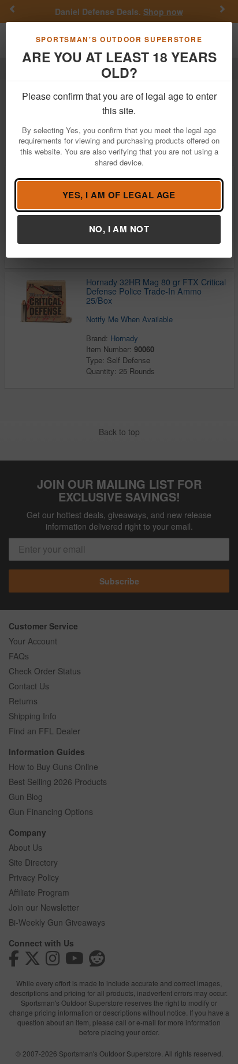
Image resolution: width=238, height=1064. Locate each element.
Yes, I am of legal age (119, 194)
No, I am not (119, 228)
